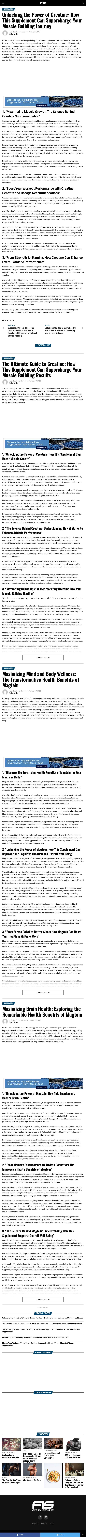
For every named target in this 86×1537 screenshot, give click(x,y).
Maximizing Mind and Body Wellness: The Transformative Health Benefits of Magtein (35, 1337)
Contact (35, 1523)
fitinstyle (14, 34)
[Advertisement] (43, 79)
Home (52, 1523)
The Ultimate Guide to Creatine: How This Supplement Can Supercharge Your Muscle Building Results (42, 1324)
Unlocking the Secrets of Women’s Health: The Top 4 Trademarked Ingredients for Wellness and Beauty (42, 1318)
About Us (44, 1523)
